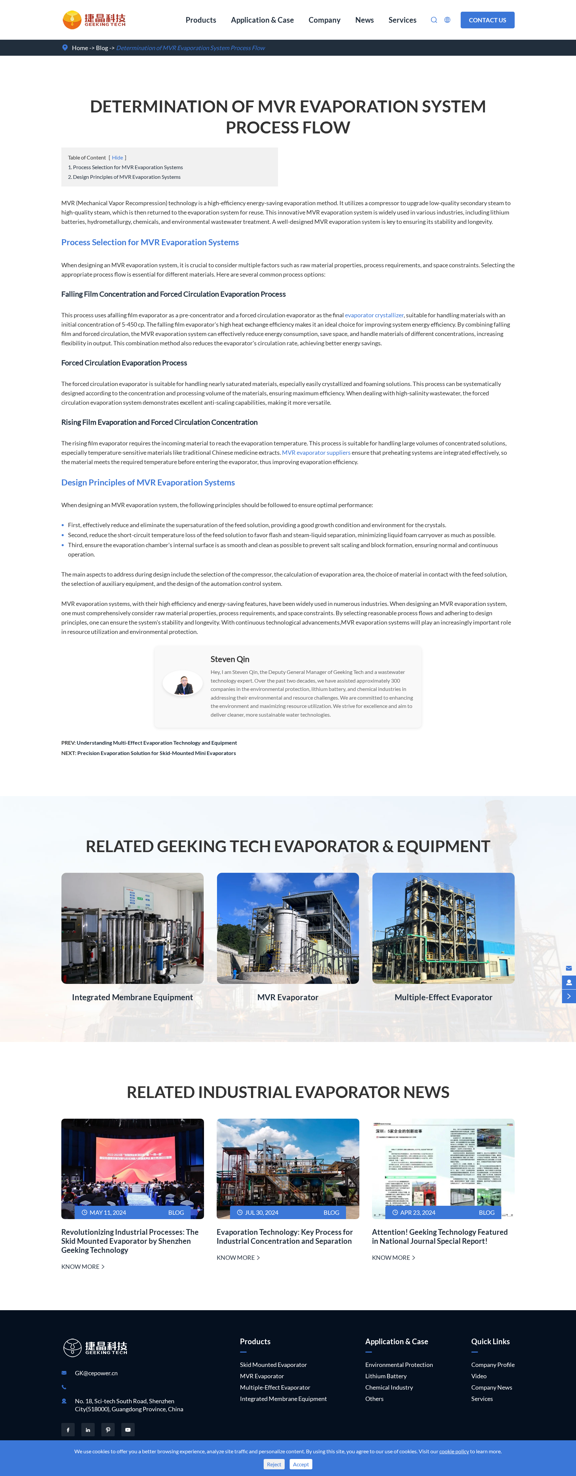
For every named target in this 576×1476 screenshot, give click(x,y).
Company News (491, 1387)
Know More (83, 1266)
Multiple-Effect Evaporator (444, 997)
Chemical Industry (389, 1387)
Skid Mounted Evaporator (273, 1364)
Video (479, 1376)
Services (403, 19)
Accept (301, 1464)
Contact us (487, 20)
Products (201, 19)
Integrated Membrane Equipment (132, 997)
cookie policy (454, 1451)
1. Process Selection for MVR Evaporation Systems (125, 167)
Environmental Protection (399, 1364)
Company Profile (493, 1364)
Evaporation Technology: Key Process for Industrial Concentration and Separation (285, 1236)
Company (325, 19)
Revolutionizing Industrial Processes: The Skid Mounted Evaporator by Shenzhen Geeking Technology (130, 1240)
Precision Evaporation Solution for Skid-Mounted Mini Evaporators (156, 753)
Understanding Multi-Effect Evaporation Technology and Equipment (157, 742)
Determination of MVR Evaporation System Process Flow (190, 47)
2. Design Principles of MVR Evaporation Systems (124, 176)
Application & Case (262, 19)
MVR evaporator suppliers (316, 452)
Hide (117, 157)
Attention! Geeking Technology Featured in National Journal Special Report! (440, 1236)
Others (374, 1398)
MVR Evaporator (288, 997)
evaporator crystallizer (374, 315)
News (364, 19)
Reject (274, 1464)
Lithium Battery (386, 1376)
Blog (102, 47)
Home (80, 47)
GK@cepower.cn (96, 1373)
